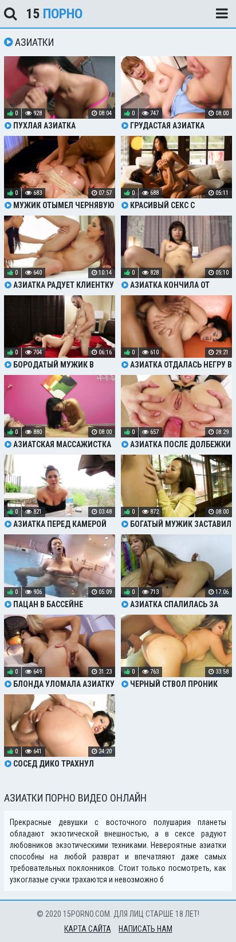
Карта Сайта (87, 928)
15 (54, 14)
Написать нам (145, 928)
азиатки (212, 845)
